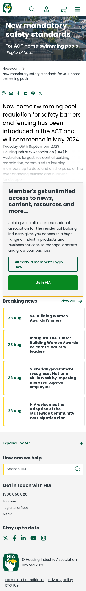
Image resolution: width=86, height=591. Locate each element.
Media (7, 514)
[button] (46, 9)
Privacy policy (60, 579)
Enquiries (10, 501)
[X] (7, 538)
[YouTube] (35, 538)
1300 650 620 (15, 494)
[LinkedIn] (25, 538)
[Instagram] (45, 538)
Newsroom (11, 68)
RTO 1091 (12, 585)
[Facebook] (16, 538)
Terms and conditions (24, 579)
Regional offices (15, 507)
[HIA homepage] (7, 8)
